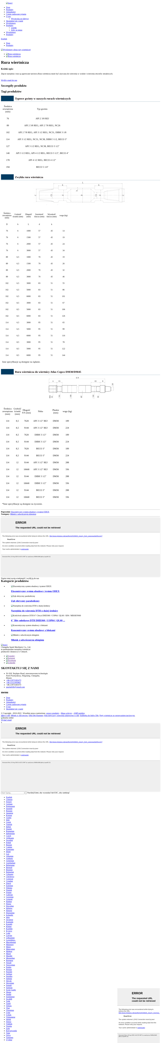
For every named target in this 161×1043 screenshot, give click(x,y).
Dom (8, 7)
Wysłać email (6, 720)
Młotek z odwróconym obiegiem (23, 514)
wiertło (14, 28)
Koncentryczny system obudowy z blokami (33, 630)
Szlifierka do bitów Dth (89, 715)
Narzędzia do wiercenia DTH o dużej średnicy (34, 610)
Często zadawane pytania (16, 14)
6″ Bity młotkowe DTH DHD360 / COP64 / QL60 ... (38, 620)
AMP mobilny (79, 713)
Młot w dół (5, 715)
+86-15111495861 (13, 682)
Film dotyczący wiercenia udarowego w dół (61, 715)
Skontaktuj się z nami (14, 21)
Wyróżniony (11, 23)
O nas (8, 16)
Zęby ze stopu (16, 30)
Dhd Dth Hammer (36, 715)
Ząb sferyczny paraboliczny (25, 601)
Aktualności (11, 12)
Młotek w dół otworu (19, 715)
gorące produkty (52, 713)
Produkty (9, 10)
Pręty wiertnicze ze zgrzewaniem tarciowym (117, 715)
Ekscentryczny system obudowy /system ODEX (30, 512)
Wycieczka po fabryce (20, 19)
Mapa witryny (66, 713)
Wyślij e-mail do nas (9, 80)
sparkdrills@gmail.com (15, 687)
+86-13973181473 (13, 680)
